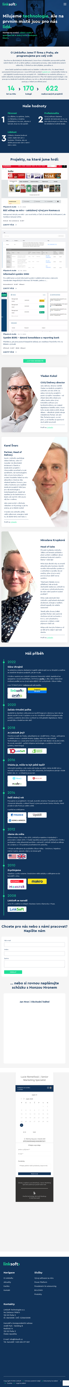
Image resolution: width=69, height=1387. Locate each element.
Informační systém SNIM (16, 274)
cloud (6, 221)
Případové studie (9, 207)
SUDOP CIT (46, 72)
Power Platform (40, 1282)
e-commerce (14, 221)
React (22, 284)
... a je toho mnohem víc (34, 361)
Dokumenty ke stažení (50, 1381)
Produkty (38, 1294)
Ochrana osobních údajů (33, 1381)
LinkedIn (50, 427)
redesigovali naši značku (32, 685)
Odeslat (13, 972)
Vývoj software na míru (44, 1278)
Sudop (36, 738)
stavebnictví (8, 284)
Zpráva (6, 958)
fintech (6, 348)
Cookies (9, 1383)
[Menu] (65, 4)
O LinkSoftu (8, 1278)
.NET (22, 221)
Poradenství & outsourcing (45, 1286)
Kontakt (7, 1290)
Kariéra (6, 1286)
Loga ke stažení (21, 1383)
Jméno (6, 949)
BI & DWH (38, 1290)
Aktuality (7, 1282)
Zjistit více (8, 225)
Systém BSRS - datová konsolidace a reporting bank (31, 338)
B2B (18, 348)
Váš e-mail (7, 940)
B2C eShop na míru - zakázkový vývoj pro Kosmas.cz (31, 210)
